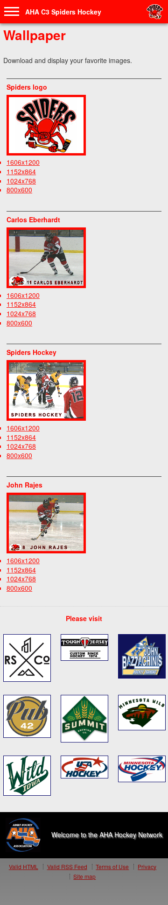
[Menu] (11, 11)
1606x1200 (23, 162)
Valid (23, 866)
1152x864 (21, 171)
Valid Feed (67, 866)
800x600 (19, 189)
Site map (84, 876)
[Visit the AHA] (23, 835)
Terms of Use (112, 866)
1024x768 (21, 180)
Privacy (147, 866)
